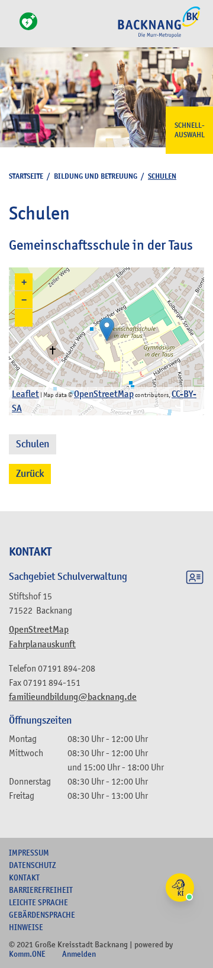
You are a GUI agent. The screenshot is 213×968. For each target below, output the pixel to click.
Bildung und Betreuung (95, 176)
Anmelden (79, 953)
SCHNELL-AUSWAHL (190, 130)
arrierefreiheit (41, 890)
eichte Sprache (38, 902)
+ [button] (24, 282)
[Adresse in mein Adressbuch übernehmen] (194, 579)
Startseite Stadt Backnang (159, 36)
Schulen (32, 444)
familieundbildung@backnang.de (73, 697)
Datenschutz (32, 865)
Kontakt (24, 877)
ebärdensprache (42, 914)
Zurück (30, 473)
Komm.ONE (27, 953)
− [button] (24, 300)
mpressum (29, 852)
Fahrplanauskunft (42, 644)
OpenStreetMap (39, 629)
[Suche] (12, 28)
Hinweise (26, 927)
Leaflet (25, 394)
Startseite (26, 176)
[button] (24, 318)
